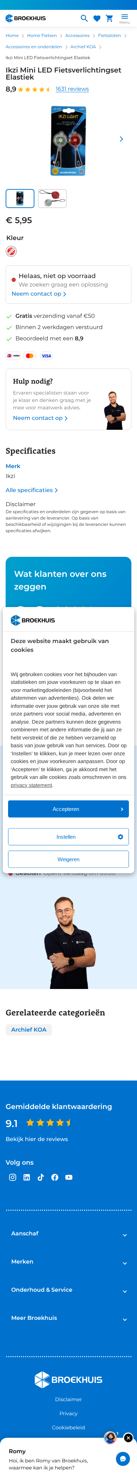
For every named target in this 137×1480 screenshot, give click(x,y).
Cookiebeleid (68, 1427)
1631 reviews (72, 89)
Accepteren (66, 809)
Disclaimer (68, 1399)
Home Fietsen (42, 35)
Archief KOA (83, 47)
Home (12, 35)
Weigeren (68, 859)
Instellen (66, 837)
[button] (20, 198)
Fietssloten (109, 35)
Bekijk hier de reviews (37, 1139)
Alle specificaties (29, 490)
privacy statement (31, 785)
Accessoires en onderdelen (34, 47)
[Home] (39, 18)
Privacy (68, 1413)
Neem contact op (36, 294)
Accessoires (77, 35)
